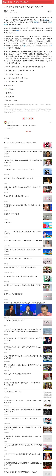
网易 (5, 2)
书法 (5, 89)
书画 (17, 30)
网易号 (10, 2)
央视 (45, 20)
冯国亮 (35, 22)
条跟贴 (27, 131)
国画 (24, 46)
